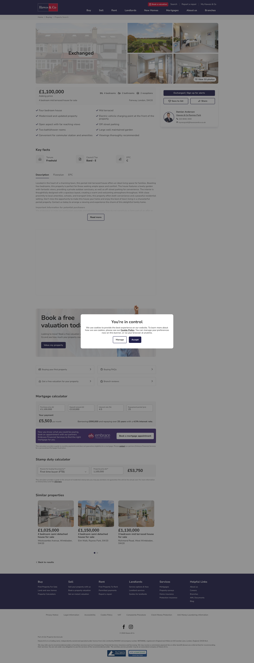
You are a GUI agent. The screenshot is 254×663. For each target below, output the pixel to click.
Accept (135, 339)
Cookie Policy (127, 330)
